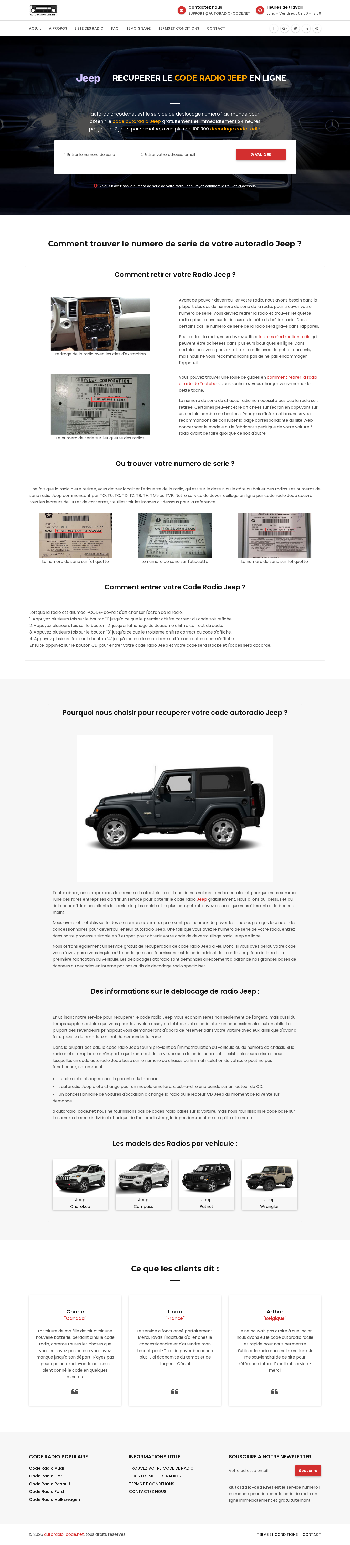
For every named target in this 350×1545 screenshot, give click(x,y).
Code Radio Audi (46, 1468)
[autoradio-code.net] (43, 10)
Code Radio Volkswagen (54, 1499)
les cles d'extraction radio (285, 337)
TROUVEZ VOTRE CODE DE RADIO (161, 1468)
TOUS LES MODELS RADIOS (155, 1476)
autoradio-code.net (64, 1534)
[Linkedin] (306, 28)
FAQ (115, 28)
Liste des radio (89, 28)
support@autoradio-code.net (219, 13)
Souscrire (308, 1470)
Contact (216, 28)
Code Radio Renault (49, 1484)
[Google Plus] (285, 28)
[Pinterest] (317, 28)
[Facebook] (274, 28)
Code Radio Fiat (45, 1476)
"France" (175, 1318)
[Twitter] (295, 28)
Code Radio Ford (46, 1492)
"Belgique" (274, 1318)
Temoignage (138, 28)
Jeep (202, 899)
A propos (58, 28)
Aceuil (35, 28)
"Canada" (75, 1318)
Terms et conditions (178, 28)
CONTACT (312, 1534)
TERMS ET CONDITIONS (151, 1484)
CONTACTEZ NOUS (148, 1492)
